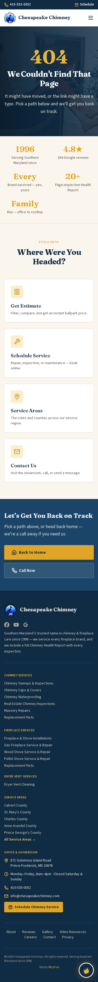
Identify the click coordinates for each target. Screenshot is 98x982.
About (11, 932)
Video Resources (73, 932)
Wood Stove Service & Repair (27, 752)
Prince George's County (22, 832)
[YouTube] (16, 624)
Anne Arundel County (20, 826)
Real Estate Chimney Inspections (29, 703)
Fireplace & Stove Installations (28, 738)
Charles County (16, 819)
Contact (49, 937)
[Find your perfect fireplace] (86, 970)
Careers (30, 937)
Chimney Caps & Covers (22, 690)
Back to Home (32, 552)
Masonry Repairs (17, 710)
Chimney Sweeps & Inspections (28, 683)
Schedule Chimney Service (37, 907)
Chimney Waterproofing (22, 697)
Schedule (87, 4)
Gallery (47, 932)
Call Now (27, 570)
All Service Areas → (20, 839)
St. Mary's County (17, 812)
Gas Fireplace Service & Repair (28, 745)
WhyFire (53, 967)
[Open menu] (90, 18)
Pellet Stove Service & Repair (27, 758)
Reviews (29, 932)
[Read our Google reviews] (25, 624)
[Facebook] (6, 624)
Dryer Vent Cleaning (19, 784)
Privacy (68, 937)
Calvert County (15, 805)
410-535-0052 (20, 4)
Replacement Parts (19, 717)
